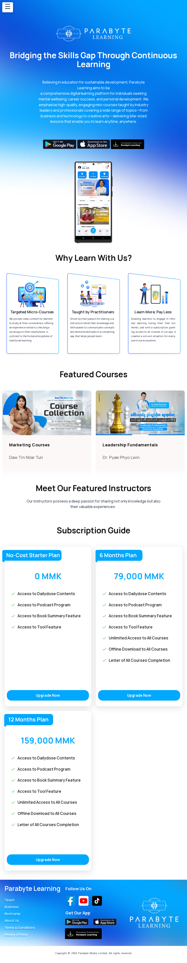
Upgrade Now (48, 695)
